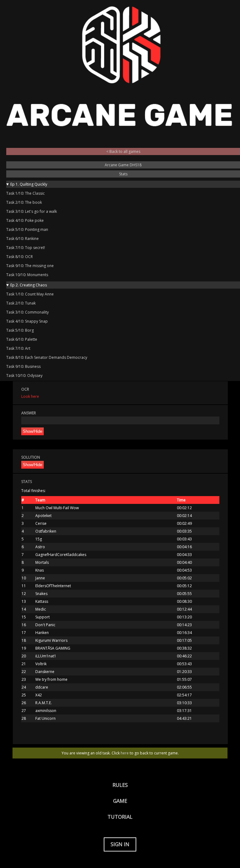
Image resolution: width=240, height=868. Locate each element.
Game (120, 800)
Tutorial (120, 816)
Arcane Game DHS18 (123, 165)
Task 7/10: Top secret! (25, 247)
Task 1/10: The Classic (25, 193)
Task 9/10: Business (23, 366)
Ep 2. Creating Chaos (28, 285)
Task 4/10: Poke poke (25, 220)
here (125, 753)
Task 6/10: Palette (21, 339)
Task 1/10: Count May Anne (30, 294)
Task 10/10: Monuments (27, 274)
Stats (123, 174)
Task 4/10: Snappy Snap (27, 321)
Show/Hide (32, 431)
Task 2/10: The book (24, 202)
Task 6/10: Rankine (22, 238)
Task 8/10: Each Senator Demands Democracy (46, 357)
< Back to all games (123, 151)
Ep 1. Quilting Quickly (28, 184)
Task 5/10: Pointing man (27, 229)
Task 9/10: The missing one (30, 265)
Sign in (120, 844)
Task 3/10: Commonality (27, 312)
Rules (120, 785)
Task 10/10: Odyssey (24, 375)
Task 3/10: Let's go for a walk (31, 211)
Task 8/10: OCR (19, 256)
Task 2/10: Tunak (21, 303)
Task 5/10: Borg (20, 330)
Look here (30, 396)
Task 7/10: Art (18, 348)
